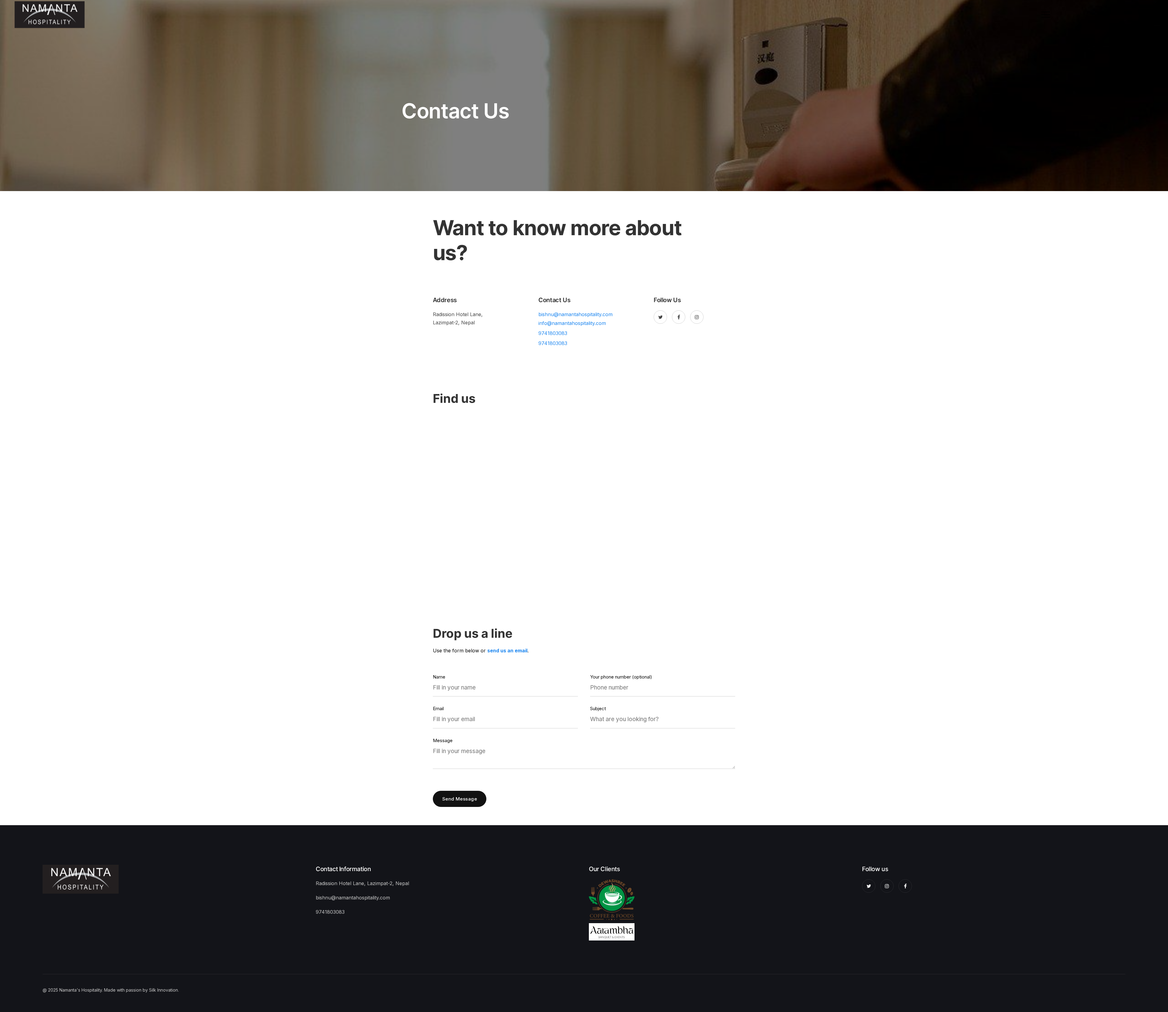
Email (438, 708)
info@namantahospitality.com (572, 323)
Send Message (459, 799)
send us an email (507, 650)
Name (439, 677)
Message (443, 740)
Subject (598, 708)
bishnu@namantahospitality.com (575, 314)
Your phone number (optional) (621, 677)
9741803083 (552, 333)
